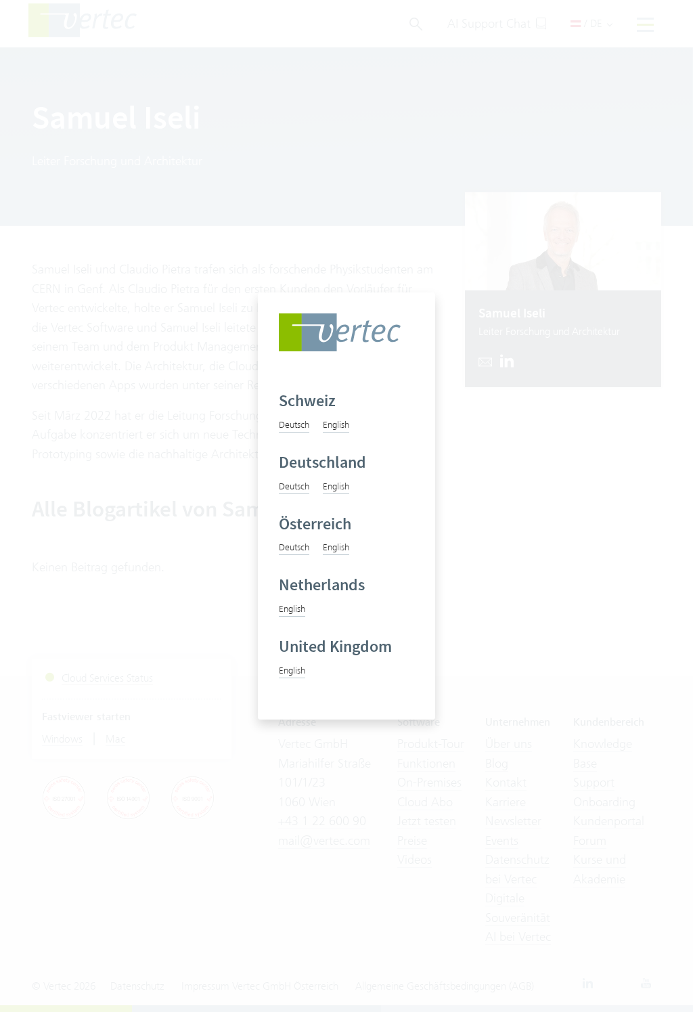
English (336, 424)
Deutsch (294, 424)
